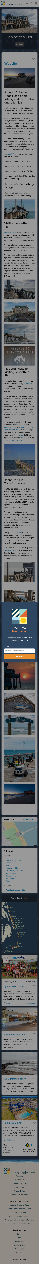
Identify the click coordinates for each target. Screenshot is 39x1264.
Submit (19, 656)
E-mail (6, 646)
